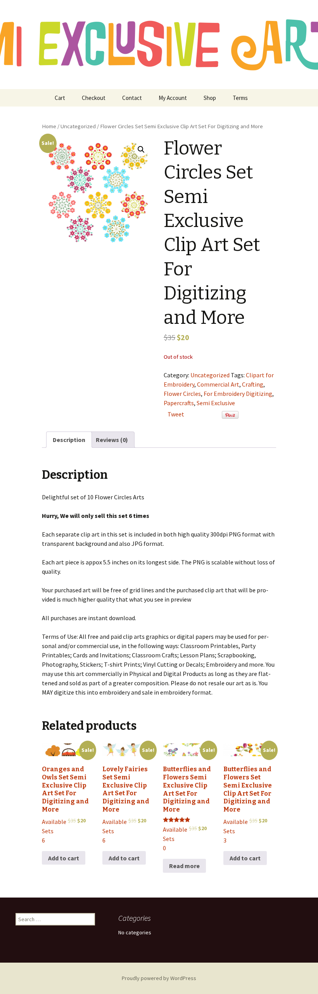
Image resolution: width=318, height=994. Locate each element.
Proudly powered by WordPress (159, 978)
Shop (210, 97)
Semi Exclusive (216, 403)
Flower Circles (182, 393)
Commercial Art (218, 384)
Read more (184, 866)
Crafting (252, 384)
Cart (60, 97)
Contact (132, 97)
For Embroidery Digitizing (238, 393)
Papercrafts (179, 403)
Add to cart (63, 858)
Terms (240, 97)
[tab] (69, 440)
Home (49, 126)
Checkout (93, 97)
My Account (173, 97)
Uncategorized (78, 126)
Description (69, 440)
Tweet (176, 414)
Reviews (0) (112, 440)
